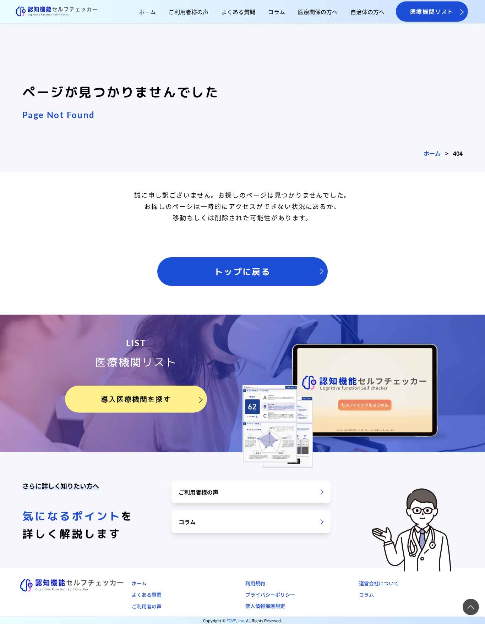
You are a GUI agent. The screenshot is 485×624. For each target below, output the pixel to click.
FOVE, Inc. (236, 620)
